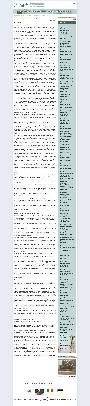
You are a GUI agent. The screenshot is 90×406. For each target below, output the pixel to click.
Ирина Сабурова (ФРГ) (65, 271)
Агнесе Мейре (63, 202)
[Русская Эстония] (60, 394)
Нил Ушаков (63, 314)
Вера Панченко (63, 232)
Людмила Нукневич (65, 221)
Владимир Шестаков (65, 343)
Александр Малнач (64, 194)
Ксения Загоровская (65, 139)
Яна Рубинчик (63, 268)
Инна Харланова (64, 327)
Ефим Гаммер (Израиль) (66, 85)
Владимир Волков (64, 75)
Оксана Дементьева (65, 123)
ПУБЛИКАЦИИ (42, 382)
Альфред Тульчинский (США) (67, 306)
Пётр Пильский (64, 244)
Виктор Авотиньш (64, 28)
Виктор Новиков (64, 219)
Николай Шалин (64, 342)
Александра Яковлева (65, 350)
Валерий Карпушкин (65, 162)
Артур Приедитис (64, 255)
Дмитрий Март (63, 195)
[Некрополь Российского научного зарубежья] (30, 394)
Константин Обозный (65, 223)
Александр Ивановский (65, 149)
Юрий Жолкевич (64, 138)
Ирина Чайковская (64, 332)
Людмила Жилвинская (65, 136)
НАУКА (34, 11)
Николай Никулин (64, 215)
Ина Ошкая (62, 227)
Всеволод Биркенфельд (66, 48)
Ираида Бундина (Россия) (66, 59)
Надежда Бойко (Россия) (66, 54)
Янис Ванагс (63, 60)
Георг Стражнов (64, 295)
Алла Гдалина (63, 89)
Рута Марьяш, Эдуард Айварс (67, 199)
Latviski (74, 4)
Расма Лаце (63, 182)
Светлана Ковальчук (65, 170)
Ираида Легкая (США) (65, 189)
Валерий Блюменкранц (65, 51)
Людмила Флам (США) (65, 319)
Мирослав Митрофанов (66, 208)
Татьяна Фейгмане (64, 316)
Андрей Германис (64, 96)
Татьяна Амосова (64, 33)
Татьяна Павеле (64, 229)
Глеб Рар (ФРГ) (63, 261)
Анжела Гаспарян (64, 88)
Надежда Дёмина (64, 121)
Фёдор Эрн (63, 348)
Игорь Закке (63, 142)
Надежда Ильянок (64, 152)
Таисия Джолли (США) (65, 125)
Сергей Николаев (64, 216)
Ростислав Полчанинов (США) (67, 247)
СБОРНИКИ (51, 11)
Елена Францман (64, 322)
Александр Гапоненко (65, 86)
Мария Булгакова (64, 57)
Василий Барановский (65, 46)
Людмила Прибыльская (66, 253)
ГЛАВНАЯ (19, 11)
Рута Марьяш (63, 197)
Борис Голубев (64, 102)
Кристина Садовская (65, 274)
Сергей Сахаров (64, 279)
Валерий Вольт (64, 76)
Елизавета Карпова (65, 163)
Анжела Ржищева (64, 264)
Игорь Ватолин (63, 62)
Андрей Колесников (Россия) (67, 173)
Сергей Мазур (63, 192)
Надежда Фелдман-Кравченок (67, 317)
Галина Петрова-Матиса (66, 237)
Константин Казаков (65, 157)
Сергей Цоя (63, 330)
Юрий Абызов (29, 15)
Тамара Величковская (65, 64)
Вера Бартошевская (65, 44)
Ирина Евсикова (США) (65, 133)
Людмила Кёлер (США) (65, 165)
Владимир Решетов (65, 263)
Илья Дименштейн (64, 126)
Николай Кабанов (64, 155)
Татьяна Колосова (64, 174)
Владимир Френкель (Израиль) (67, 324)
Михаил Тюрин (63, 311)
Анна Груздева (63, 112)
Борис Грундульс (64, 113)
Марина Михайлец (64, 210)
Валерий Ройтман (64, 266)
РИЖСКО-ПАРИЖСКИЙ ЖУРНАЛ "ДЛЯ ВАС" (43, 15)
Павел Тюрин (63, 313)
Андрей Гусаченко (64, 117)
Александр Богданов (65, 52)
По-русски (74, 3)
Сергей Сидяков (64, 285)
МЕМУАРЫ (58, 11)
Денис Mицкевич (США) (65, 211)
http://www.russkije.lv (45, 400)
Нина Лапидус (63, 181)
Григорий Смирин (64, 292)
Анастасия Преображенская (66, 248)
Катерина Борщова (64, 56)
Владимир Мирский (65, 207)
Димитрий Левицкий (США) (66, 187)
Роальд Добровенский (65, 128)
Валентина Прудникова (65, 256)
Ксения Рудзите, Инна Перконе (67, 269)
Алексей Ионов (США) (65, 154)
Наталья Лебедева (64, 184)
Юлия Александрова (65, 30)
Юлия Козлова (63, 171)
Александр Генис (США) (65, 93)
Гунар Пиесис (63, 242)
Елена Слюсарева (64, 290)
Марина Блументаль (65, 49)
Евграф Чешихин (64, 335)
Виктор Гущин (63, 118)
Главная (16, 15)
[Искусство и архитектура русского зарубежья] (40, 394)
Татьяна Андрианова (65, 35)
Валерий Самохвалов (65, 277)
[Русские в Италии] (50, 394)
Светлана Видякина (65, 67)
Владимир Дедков (64, 120)
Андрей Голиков (64, 99)
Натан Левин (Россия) (65, 186)
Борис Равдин (63, 258)
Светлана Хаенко (64, 326)
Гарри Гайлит (63, 80)
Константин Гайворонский (66, 78)
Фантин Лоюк (63, 191)
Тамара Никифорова (65, 218)
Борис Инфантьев (64, 146)
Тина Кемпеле (63, 166)
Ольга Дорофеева (64, 131)
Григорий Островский (65, 224)
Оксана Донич (63, 130)
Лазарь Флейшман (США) (66, 321)
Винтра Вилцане (64, 72)
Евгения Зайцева (64, 141)
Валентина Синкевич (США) (66, 289)
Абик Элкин (63, 346)
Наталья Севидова (64, 281)
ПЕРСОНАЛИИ (67, 11)
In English (74, 6)
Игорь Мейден (63, 200)
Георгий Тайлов (64, 303)
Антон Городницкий (65, 104)
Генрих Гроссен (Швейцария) (67, 110)
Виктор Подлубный (65, 245)
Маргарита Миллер (64, 203)
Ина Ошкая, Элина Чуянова (66, 226)
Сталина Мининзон (64, 205)
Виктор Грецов (63, 105)
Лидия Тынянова (64, 308)
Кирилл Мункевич (64, 213)
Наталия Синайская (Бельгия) (67, 287)
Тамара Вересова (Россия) (66, 65)
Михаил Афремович (65, 43)
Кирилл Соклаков (64, 293)
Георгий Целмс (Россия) (66, 329)
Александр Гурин (64, 115)
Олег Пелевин (63, 236)
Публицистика (22, 15)
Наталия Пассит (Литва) (66, 234)
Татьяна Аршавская (65, 41)
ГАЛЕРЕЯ (19, 13)
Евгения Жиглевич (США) (66, 134)
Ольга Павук (63, 231)
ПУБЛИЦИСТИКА (41, 11)
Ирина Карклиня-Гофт (65, 160)
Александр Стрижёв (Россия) (67, 300)
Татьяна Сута (63, 301)
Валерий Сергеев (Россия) (66, 284)
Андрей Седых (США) (65, 282)
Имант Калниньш (64, 158)
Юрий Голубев (63, 101)
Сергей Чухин (63, 337)
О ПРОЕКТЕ (27, 11)
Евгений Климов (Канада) (66, 168)
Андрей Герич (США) (65, 94)
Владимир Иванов (64, 147)
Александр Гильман (65, 97)
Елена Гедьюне (63, 91)
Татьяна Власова (64, 73)
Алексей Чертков (64, 334)
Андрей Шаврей (64, 340)
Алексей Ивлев (64, 150)
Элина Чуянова (64, 338)
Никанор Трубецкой (65, 305)
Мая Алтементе (63, 31)
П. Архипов (63, 40)
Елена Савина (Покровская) (66, 272)
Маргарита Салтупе (65, 276)
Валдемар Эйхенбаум (65, 345)
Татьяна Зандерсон (64, 144)
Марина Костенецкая (65, 176)
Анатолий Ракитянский (65, 260)
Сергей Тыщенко (64, 309)
